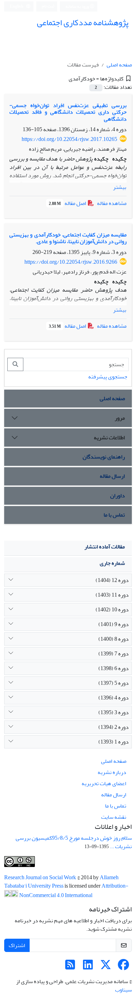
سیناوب (123, 990)
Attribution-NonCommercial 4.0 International (73, 891)
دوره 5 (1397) (113, 683)
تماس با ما (114, 515)
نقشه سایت (113, 817)
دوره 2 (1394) (113, 727)
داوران (117, 495)
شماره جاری (112, 563)
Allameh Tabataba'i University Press (61, 881)
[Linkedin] (88, 967)
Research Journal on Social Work (40, 877)
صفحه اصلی (119, 64)
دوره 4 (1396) (113, 697)
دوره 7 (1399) (113, 653)
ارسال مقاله (112, 476)
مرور (120, 418)
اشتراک (17, 945)
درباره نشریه (112, 772)
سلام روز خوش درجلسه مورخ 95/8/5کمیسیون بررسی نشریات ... (74, 842)
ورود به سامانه (78, 6)
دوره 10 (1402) (112, 609)
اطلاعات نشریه (109, 437)
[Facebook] (123, 967)
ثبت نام (48, 6)
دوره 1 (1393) (113, 742)
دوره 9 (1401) (113, 624)
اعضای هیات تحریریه (104, 783)
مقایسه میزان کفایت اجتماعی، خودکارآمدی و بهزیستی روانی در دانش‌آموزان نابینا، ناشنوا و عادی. (68, 238)
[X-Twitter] (105, 967)
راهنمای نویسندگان (104, 457)
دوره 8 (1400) (113, 639)
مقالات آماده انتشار (104, 546)
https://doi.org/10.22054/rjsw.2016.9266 (70, 262)
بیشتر (119, 187)
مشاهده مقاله (112, 203)
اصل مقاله (68, 203)
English (17, 6)
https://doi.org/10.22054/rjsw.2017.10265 (69, 139)
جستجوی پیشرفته (107, 376)
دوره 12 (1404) (112, 580)
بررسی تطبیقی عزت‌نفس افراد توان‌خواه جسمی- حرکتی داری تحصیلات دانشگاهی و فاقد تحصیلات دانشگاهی (68, 112)
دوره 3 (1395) (113, 712)
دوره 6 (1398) (113, 668)
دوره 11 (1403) (112, 595)
